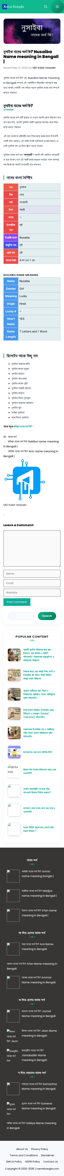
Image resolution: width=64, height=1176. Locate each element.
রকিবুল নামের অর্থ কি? (23, 426)
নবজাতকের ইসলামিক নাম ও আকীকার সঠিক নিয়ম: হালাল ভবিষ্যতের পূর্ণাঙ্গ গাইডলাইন (38, 732)
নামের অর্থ (12, 437)
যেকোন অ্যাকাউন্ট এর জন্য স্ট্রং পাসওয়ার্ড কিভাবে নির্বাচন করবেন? (37, 790)
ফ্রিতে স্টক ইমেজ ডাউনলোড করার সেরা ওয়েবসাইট (39, 771)
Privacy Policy (39, 1149)
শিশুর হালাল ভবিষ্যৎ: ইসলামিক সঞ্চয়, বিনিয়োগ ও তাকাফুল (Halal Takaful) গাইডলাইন (38, 713)
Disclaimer (47, 1155)
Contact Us (50, 1161)
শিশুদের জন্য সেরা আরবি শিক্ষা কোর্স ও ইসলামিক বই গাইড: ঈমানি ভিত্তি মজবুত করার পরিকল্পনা (39, 675)
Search (47, 616)
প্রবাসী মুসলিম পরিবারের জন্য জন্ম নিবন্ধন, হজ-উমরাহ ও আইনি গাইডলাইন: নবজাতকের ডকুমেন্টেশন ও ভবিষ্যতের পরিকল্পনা (38, 655)
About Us (22, 1149)
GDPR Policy (32, 1161)
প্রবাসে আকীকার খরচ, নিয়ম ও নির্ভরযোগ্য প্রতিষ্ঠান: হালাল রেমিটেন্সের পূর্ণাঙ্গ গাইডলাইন (39, 694)
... (4, 514)
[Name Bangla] (13, 6)
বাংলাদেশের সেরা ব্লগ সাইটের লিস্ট (37, 752)
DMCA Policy (14, 1161)
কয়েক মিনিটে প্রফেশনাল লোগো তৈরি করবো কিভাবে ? (38, 829)
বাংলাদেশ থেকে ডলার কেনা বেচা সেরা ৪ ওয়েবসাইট (39, 809)
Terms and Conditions (24, 1155)
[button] (46, 6)
